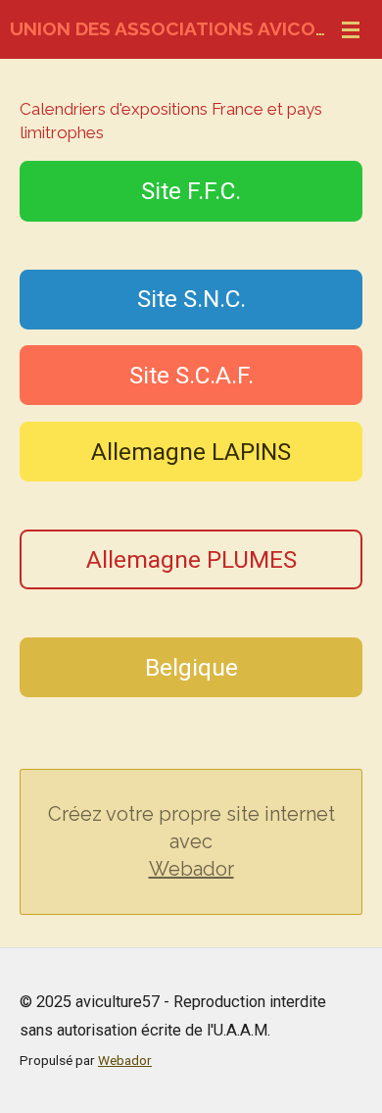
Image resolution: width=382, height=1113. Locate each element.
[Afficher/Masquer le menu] (350, 29)
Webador (191, 869)
